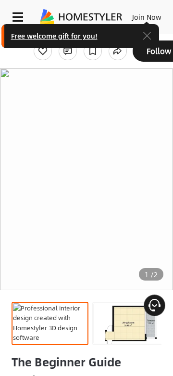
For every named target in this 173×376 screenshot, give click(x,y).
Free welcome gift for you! (54, 35)
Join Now (146, 17)
